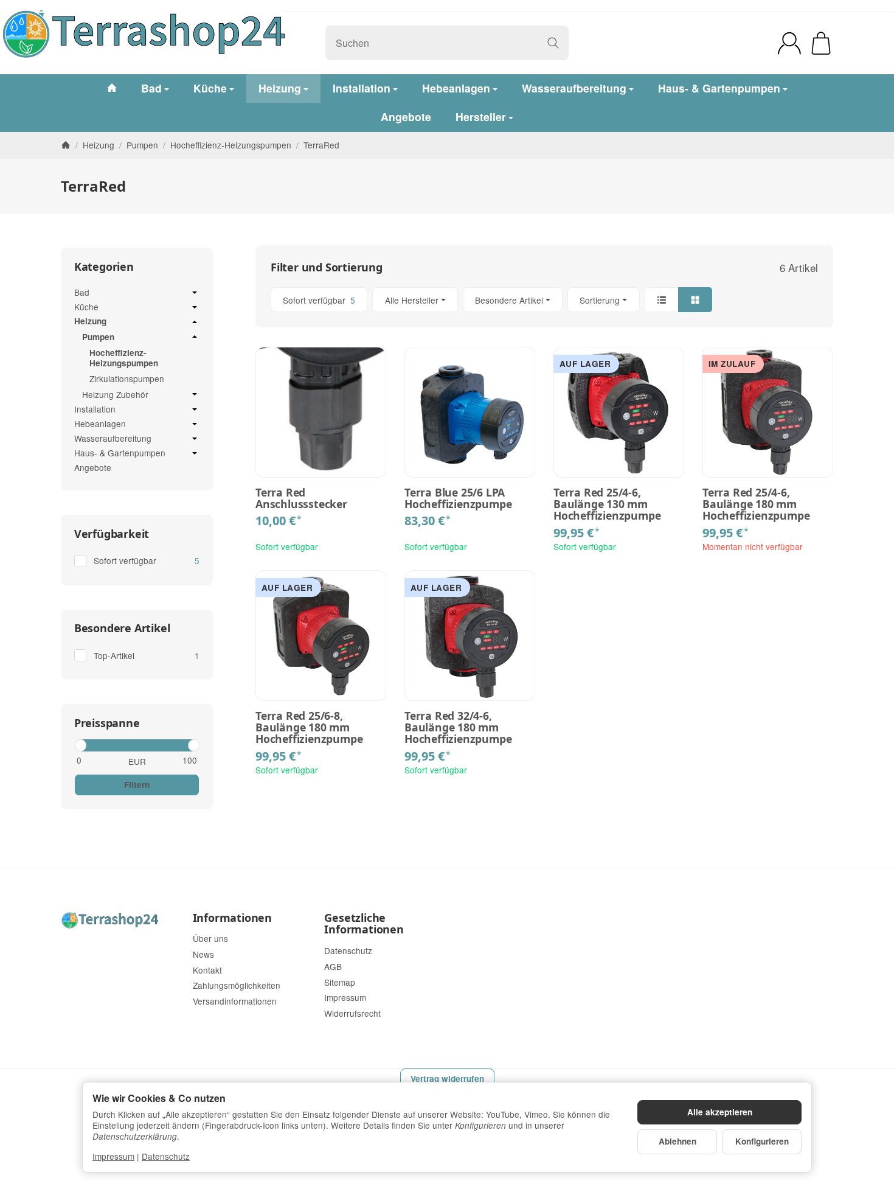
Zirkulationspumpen (126, 378)
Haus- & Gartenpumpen (119, 453)
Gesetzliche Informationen (363, 924)
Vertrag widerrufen (447, 1078)
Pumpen (98, 337)
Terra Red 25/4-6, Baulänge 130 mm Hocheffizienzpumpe (606, 504)
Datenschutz (166, 1156)
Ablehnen (677, 1141)
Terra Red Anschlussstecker (301, 499)
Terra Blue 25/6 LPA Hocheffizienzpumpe (457, 499)
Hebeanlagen (100, 424)
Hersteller (481, 116)
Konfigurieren (762, 1141)
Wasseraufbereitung (112, 439)
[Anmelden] (789, 43)
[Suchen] (553, 43)
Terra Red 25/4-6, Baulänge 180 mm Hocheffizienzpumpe (755, 504)
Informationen (232, 918)
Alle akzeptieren (719, 1112)
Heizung (90, 322)
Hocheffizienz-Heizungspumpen (123, 358)
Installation (95, 409)
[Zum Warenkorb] (821, 43)
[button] (544, 300)
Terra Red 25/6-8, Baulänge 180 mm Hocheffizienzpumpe (308, 727)
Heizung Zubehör (115, 394)
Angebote (92, 467)
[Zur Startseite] (189, 43)
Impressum (113, 1156)
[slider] (80, 745)
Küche (86, 307)
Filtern (137, 784)
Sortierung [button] (600, 300)
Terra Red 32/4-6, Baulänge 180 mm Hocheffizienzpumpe (457, 727)
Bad (81, 293)
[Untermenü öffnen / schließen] (194, 293)
